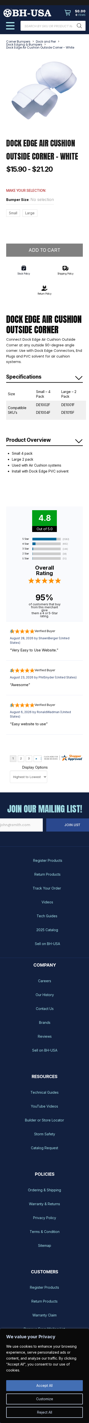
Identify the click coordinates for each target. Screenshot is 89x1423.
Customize (44, 1399)
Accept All (44, 1385)
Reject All (44, 1412)
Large (30, 213)
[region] (44, 1376)
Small (13, 213)
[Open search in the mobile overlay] (53, 26)
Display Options (35, 767)
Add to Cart (44, 250)
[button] (75, 12)
